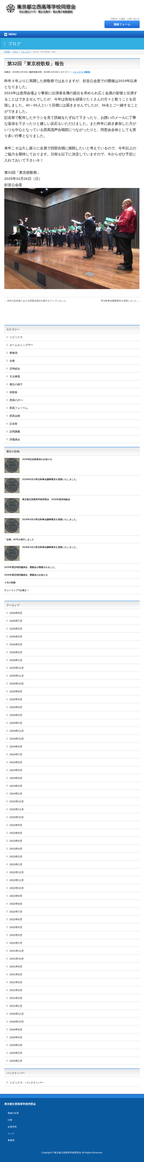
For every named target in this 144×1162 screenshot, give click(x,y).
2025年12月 (17, 667)
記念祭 (13, 423)
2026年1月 (16, 660)
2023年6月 (16, 832)
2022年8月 (16, 903)
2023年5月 (16, 840)
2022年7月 (16, 911)
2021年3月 (16, 998)
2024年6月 (16, 762)
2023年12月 (17, 801)
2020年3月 (16, 1045)
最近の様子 (16, 384)
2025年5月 (16, 699)
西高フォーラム (19, 407)
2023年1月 (16, 864)
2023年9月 (16, 825)
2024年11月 (17, 730)
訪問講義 (15, 431)
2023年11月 (17, 809)
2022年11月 (17, 880)
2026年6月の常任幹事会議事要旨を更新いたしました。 (50, 479)
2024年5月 (16, 770)
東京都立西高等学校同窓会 (67, 1152)
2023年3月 (16, 856)
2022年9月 (16, 895)
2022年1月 (16, 942)
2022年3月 (16, 935)
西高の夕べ (16, 400)
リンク (11, 1133)
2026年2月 (16, 652)
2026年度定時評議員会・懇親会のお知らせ (26, 575)
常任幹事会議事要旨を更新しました (120, 300)
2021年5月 (16, 982)
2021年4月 (16, 990)
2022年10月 (17, 888)
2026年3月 (16, 644)
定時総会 (15, 368)
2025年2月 (16, 715)
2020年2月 (16, 1052)
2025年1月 (16, 722)
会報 (12, 360)
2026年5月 (16, 628)
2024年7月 (16, 754)
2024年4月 (16, 778)
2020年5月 (16, 1037)
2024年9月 (16, 746)
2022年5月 (16, 927)
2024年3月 (16, 785)
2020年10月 (17, 1021)
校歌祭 (87, 72)
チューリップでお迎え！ (16, 590)
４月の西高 (10, 582)
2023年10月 (17, 817)
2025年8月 (16, 691)
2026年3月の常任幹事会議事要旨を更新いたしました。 (50, 547)
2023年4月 (16, 848)
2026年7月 (16, 620)
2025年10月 (17, 683)
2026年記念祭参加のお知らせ (37, 459)
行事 (10, 1120)
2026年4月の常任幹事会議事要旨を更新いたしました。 (50, 519)
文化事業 (15, 376)
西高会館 (15, 415)
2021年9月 (16, 966)
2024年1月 (16, 793)
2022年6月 (16, 919)
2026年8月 (16, 612)
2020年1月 (16, 1060)
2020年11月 (17, 1013)
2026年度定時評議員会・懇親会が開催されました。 (30, 567)
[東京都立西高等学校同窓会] (41, 10)
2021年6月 (16, 974)
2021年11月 (17, 950)
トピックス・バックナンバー (27, 1082)
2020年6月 (16, 1029)
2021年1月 (16, 1005)
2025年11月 (17, 675)
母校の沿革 (13, 1113)
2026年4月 (16, 636)
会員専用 (12, 1126)
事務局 (13, 352)
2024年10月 (17, 738)
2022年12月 (17, 872)
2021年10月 (17, 958)
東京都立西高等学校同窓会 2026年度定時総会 (46, 499)
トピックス (78, 72)
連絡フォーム (122, 24)
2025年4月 (16, 707)
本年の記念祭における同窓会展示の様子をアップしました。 (36, 300)
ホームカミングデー (21, 344)
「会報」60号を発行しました (19, 539)
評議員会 (15, 439)
